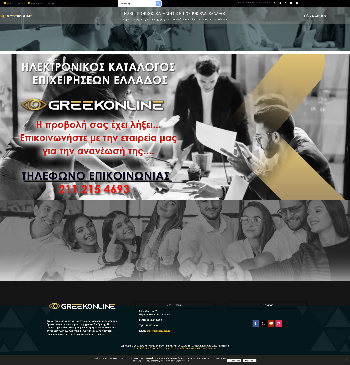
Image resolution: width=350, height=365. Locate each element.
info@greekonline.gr (16, 3)
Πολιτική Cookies (207, 348)
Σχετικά (237, 2)
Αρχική (127, 19)
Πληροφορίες (249, 361)
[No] (346, 359)
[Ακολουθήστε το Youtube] (291, 3)
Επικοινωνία (248, 2)
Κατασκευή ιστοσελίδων (182, 19)
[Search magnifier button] (158, 3)
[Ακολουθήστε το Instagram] (286, 3)
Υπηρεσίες (140, 19)
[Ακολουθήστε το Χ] (280, 3)
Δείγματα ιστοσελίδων (211, 19)
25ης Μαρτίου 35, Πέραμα (43, 3)
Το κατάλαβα (234, 361)
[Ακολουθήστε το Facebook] (275, 3)
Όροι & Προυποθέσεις (145, 348)
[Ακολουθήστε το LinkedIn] (296, 3)
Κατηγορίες (158, 19)
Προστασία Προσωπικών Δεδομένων (177, 348)
